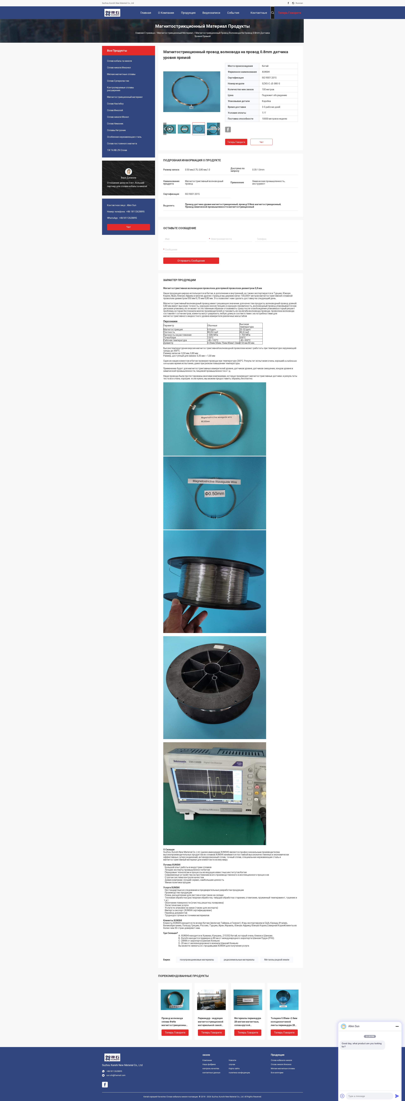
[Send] (397, 1095)
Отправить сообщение (191, 260)
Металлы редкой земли (276, 959)
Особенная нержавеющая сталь (124, 137)
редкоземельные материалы (239, 959)
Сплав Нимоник (115, 123)
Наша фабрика (209, 1064)
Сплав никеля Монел (118, 117)
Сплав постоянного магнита (122, 143)
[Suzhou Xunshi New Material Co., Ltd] (112, 12)
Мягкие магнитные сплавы (121, 74)
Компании (207, 1060)
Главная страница (145, 33)
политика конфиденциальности (239, 1073)
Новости (232, 1060)
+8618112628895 (128, 218)
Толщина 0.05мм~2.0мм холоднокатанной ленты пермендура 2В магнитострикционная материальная (284, 1022)
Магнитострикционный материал (175, 33)
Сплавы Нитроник (116, 130)
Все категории (277, 1073)
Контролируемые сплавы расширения (120, 89)
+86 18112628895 (135, 211)
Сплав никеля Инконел (119, 67)
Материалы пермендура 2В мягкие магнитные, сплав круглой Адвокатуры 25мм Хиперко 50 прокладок (247, 1022)
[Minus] (397, 1026)
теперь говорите (236, 142)
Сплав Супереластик (118, 81)
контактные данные (211, 1073)
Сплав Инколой (115, 110)
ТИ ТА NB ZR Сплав (117, 150)
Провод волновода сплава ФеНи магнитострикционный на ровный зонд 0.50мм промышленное (174, 1022)
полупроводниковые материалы (197, 959)
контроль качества (210, 1068)
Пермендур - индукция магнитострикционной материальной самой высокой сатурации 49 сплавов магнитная (210, 1022)
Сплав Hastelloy (115, 103)
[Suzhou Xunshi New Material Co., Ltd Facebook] (288, 3)
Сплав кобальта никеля (119, 61)
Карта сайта (234, 1068)
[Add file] (342, 1095)
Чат (128, 227)
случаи (232, 1064)
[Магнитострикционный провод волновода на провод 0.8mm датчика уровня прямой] (191, 91)
